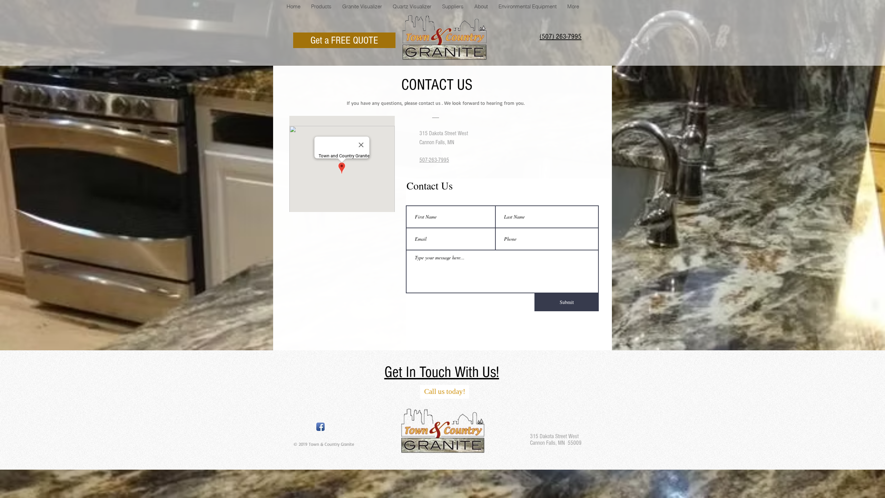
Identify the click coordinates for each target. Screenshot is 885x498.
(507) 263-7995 (560, 36)
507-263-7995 (434, 160)
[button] (453, 6)
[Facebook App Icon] (320, 427)
